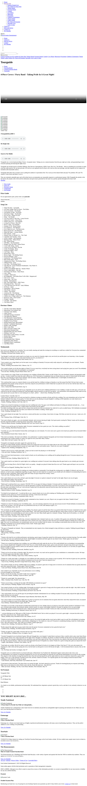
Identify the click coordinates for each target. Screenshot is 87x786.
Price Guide (7, 184)
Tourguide (7, 71)
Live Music (10, 12)
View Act (3, 712)
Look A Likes (11, 25)
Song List (6, 185)
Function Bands (11, 9)
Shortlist (3, 180)
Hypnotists (10, 15)
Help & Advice (8, 41)
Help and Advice (8, 28)
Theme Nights (11, 19)
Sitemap (8, 760)
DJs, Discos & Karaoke (13, 22)
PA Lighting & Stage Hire (14, 6)
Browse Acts (7, 3)
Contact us (67, 784)
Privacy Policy (15, 760)
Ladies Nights (11, 20)
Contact (6, 43)
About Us (6, 26)
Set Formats (7, 190)
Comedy (9, 11)
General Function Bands (10, 69)
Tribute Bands (11, 8)
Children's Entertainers (13, 17)
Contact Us (7, 29)
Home (5, 2)
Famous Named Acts (13, 5)
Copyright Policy (32, 760)
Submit (3, 201)
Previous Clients (8, 187)
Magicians (10, 14)
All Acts (3, 760)
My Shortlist (7, 31)
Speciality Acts (11, 23)
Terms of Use (23, 760)
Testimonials (7, 188)
